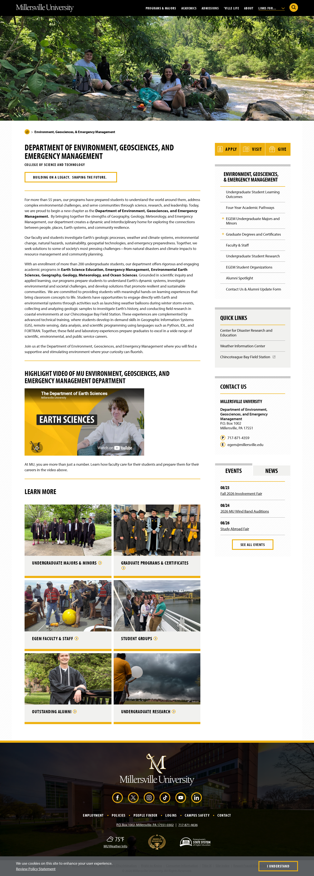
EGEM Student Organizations (249, 267)
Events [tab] (233, 471)
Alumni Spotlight (239, 278)
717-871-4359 (238, 438)
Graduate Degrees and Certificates (253, 234)
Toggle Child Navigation (223, 218)
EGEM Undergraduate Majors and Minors (253, 221)
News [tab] (271, 471)
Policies (119, 815)
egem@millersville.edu (245, 444)
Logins (171, 815)
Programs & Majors (161, 8)
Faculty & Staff (237, 245)
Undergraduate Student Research (253, 256)
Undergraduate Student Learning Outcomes (253, 194)
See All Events (253, 544)
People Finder (145, 815)
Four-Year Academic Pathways (250, 207)
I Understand (278, 866)
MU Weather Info (115, 846)
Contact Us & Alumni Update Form (253, 289)
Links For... (267, 8)
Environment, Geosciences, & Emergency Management (251, 176)
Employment (93, 815)
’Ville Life (231, 8)
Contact (224, 815)
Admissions (210, 8)
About (248, 8)
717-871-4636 (188, 825)
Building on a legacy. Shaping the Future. (71, 177)
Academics (189, 8)
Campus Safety (197, 815)
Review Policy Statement (36, 868)
